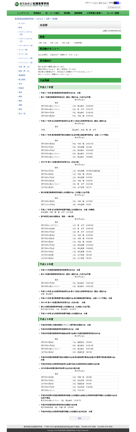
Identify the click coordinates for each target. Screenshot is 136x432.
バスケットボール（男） (25, 33)
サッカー (22, 23)
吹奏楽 (21, 88)
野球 (20, 27)
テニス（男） (24, 50)
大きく (105, 3)
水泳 (20, 84)
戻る (79, 418)
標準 (100, 3)
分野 (48, 19)
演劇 (20, 105)
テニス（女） (24, 54)
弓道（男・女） (24, 67)
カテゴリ (39, 19)
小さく (96, 3)
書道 (20, 101)
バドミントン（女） (26, 62)
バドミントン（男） (26, 58)
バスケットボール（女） (25, 40)
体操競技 (22, 75)
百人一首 (22, 113)
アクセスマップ (114, 7)
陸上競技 (22, 79)
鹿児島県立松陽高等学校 (24, 19)
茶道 (20, 109)
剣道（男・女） (24, 71)
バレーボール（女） (26, 45)
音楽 (20, 92)
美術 (20, 96)
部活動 (54, 19)
